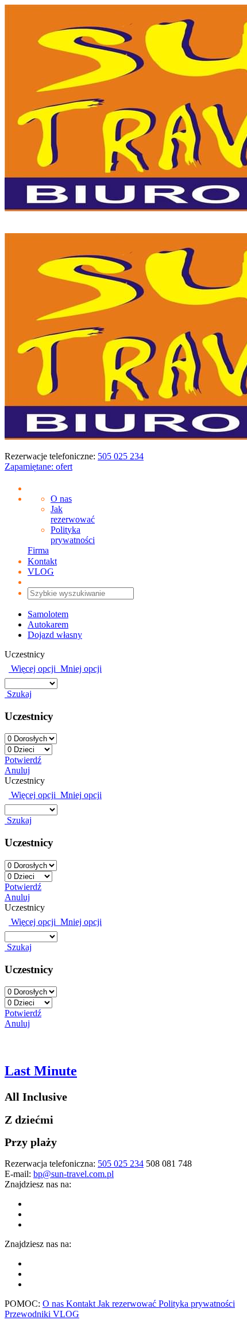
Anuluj (17, 770)
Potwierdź (23, 760)
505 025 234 (121, 456)
